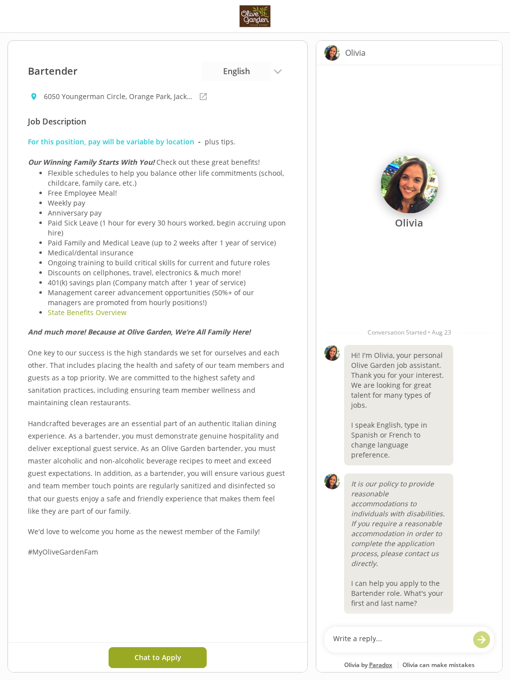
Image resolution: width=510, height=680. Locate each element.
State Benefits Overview (87, 312)
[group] (409, 343)
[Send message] (481, 639)
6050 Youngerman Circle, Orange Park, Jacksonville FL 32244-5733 (118, 96)
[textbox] (399, 640)
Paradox (380, 665)
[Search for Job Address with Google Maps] (203, 97)
